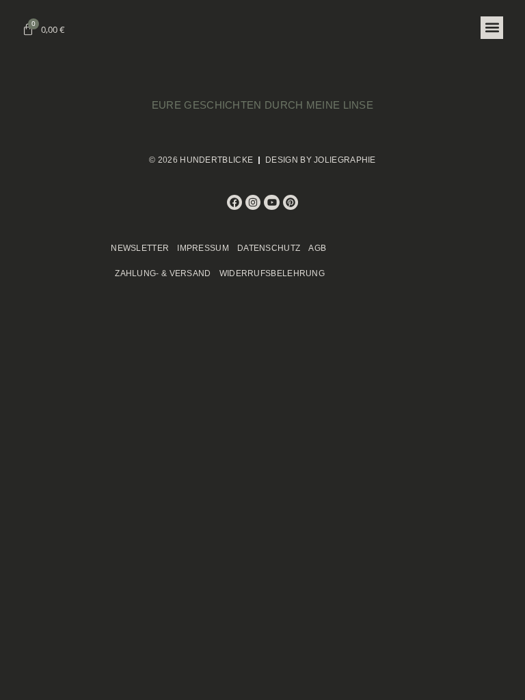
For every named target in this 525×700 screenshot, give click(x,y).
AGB (317, 248)
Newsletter (140, 248)
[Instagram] (252, 202)
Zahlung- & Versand (163, 273)
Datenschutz (268, 248)
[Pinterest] (290, 202)
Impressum (203, 248)
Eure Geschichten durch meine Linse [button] (262, 105)
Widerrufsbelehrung (272, 273)
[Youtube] (271, 202)
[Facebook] (234, 202)
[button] (492, 27)
